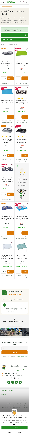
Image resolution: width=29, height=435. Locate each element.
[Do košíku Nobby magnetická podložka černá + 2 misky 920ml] (24, 117)
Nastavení (19, 432)
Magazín (12, 409)
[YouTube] (16, 382)
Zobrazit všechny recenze (15, 294)
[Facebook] (8, 382)
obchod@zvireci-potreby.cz (12, 373)
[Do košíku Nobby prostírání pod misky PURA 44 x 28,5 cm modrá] (10, 117)
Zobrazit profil (13, 325)
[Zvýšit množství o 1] (5, 78)
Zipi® (4, 403)
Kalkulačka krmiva (21, 403)
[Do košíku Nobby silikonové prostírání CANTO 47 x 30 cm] (10, 233)
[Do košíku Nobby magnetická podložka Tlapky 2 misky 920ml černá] (10, 194)
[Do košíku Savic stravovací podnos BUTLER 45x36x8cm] (10, 155)
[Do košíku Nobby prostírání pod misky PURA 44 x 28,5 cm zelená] (24, 78)
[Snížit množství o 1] (2, 78)
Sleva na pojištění (16, 407)
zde (14, 424)
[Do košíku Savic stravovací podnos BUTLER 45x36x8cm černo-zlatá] (24, 155)
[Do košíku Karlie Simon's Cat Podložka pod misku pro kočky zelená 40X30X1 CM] (24, 272)
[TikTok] (20, 382)
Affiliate (17, 409)
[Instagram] (12, 382)
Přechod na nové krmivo (10, 405)
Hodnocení (25, 407)
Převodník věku (21, 405)
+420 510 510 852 (9, 375)
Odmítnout (10, 432)
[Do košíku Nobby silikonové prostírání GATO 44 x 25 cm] (24, 233)
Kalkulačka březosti (6, 407)
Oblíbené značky (11, 403)
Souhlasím (15, 427)
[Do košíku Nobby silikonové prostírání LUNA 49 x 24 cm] (10, 78)
